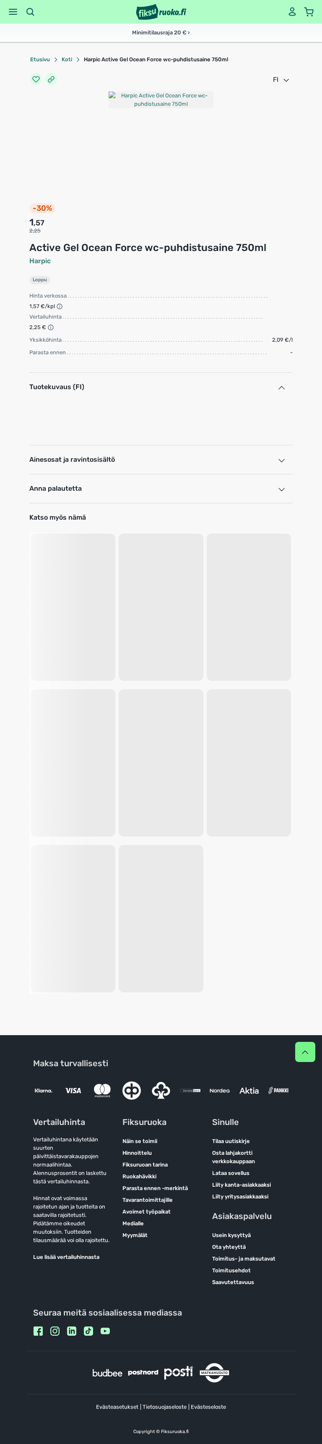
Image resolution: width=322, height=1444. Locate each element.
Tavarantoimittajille (147, 1200)
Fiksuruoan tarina (145, 1164)
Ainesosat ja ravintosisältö (72, 459)
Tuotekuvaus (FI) (56, 387)
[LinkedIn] (72, 1331)
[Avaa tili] (292, 12)
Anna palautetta (55, 488)
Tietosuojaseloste (165, 1407)
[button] (13, 12)
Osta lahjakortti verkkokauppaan (233, 1157)
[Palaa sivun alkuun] (305, 1052)
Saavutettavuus (233, 1282)
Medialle (133, 1223)
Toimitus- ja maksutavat (243, 1259)
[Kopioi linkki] (51, 79)
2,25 (35, 230)
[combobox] (282, 79)
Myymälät (135, 1235)
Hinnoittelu (137, 1153)
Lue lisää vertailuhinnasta (66, 1257)
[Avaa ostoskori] (309, 12)
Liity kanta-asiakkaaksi (241, 1185)
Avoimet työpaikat (146, 1212)
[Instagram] (55, 1331)
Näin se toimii (139, 1141)
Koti (67, 59)
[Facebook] (38, 1331)
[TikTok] (88, 1331)
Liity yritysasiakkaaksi (240, 1196)
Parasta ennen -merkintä (155, 1188)
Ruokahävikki (139, 1176)
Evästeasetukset (117, 1407)
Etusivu (40, 59)
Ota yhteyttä (229, 1247)
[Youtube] (105, 1331)
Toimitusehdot (231, 1270)
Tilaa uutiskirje (231, 1141)
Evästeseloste (208, 1407)
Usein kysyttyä (231, 1235)
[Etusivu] (161, 12)
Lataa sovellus (230, 1173)
